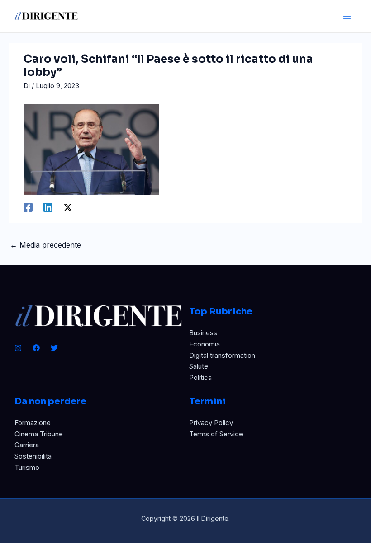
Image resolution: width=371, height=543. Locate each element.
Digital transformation (222, 355)
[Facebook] (28, 207)
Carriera (26, 444)
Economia (204, 344)
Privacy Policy (211, 422)
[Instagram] (18, 347)
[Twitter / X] (67, 207)
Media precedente (45, 244)
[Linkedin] (47, 207)
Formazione (32, 422)
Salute (198, 366)
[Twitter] (54, 347)
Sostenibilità (33, 456)
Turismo (26, 467)
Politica (200, 377)
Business (203, 332)
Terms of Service (216, 434)
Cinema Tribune (38, 434)
